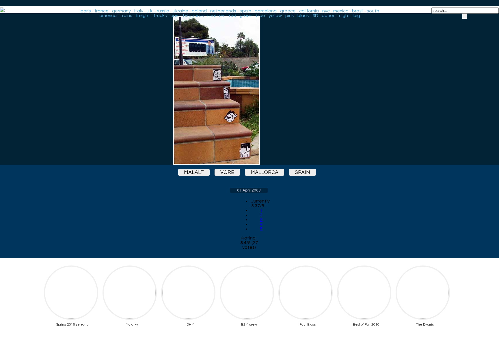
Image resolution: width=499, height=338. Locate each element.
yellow (275, 15)
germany (121, 11)
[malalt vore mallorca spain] (249, 90)
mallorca (264, 172)
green (246, 15)
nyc (326, 11)
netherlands (223, 11)
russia (163, 11)
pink (289, 15)
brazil (357, 11)
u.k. (150, 11)
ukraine (180, 11)
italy (138, 11)
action (329, 15)
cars (175, 15)
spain (245, 11)
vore (227, 172)
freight (143, 15)
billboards (193, 15)
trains (126, 15)
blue (260, 15)
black (303, 15)
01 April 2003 (249, 190)
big (356, 15)
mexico (341, 11)
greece (288, 11)
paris (86, 11)
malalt (194, 172)
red (232, 15)
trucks (160, 15)
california (309, 11)
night (344, 15)
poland (199, 11)
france (101, 11)
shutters (216, 15)
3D (315, 15)
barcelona (266, 11)
